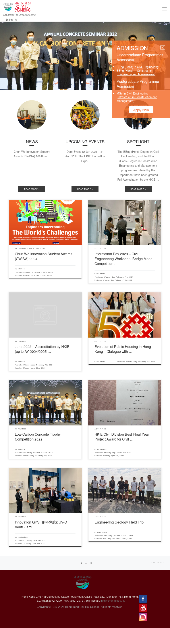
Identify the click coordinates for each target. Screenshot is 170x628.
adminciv (21, 269)
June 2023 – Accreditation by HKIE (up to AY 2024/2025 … (42, 349)
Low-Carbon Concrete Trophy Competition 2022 (38, 436)
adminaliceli (102, 449)
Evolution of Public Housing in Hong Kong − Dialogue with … (123, 349)
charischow (23, 537)
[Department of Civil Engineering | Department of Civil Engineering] (22, 6)
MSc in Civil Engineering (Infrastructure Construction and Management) (137, 97)
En (7, 19)
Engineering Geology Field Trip (119, 522)
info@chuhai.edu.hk (112, 600)
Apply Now (141, 109)
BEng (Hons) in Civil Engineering (137, 67)
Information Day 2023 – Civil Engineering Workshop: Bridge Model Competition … (124, 258)
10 (91, 562)
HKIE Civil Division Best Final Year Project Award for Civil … (122, 436)
